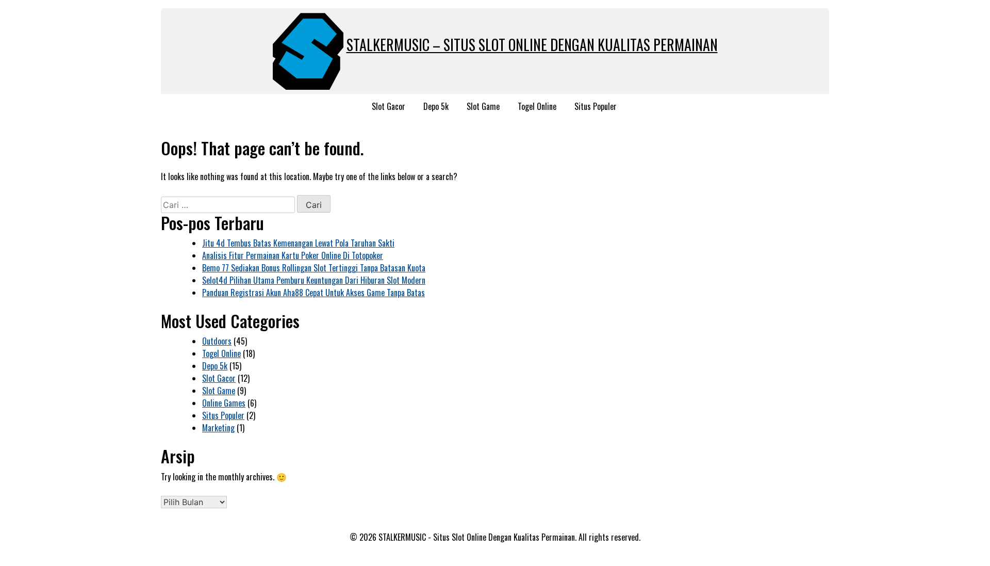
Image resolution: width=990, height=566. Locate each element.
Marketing (218, 428)
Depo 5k (436, 106)
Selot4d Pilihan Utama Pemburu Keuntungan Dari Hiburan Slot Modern (313, 280)
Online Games (223, 403)
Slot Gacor (388, 106)
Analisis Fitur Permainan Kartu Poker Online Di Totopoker (292, 255)
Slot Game (483, 106)
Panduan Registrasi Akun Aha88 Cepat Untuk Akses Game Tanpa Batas (313, 292)
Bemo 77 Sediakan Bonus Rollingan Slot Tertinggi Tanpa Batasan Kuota (313, 268)
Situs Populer (595, 106)
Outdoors (217, 341)
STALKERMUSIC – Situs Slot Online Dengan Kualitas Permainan (532, 44)
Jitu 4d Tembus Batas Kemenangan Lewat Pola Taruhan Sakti (298, 243)
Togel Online (537, 106)
